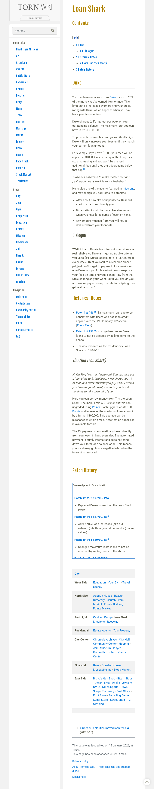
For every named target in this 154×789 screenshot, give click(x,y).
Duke (112, 97)
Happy (19, 154)
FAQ (18, 336)
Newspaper (22, 242)
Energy (20, 141)
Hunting (20, 121)
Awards (20, 69)
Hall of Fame (22, 275)
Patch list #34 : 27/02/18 (90, 517)
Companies (22, 82)
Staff (112, 652)
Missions (20, 235)
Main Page (21, 297)
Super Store (100, 699)
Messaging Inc (102, 669)
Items (19, 108)
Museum (105, 648)
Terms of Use (23, 316)
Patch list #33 (84, 331)
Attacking (21, 62)
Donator (20, 95)
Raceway (112, 621)
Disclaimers (79, 776)
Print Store (99, 695)
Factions (20, 281)
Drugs (19, 102)
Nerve (19, 148)
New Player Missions (27, 49)
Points (96, 407)
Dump (108, 617)
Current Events (24, 329)
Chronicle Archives (105, 639)
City (18, 196)
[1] (84, 169)
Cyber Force (102, 683)
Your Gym (114, 582)
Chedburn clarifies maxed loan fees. (104, 728)
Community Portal (26, 310)
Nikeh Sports (110, 687)
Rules (19, 323)
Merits (19, 135)
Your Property (121, 630)
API (18, 56)
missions (128, 188)
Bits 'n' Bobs (125, 678)
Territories (22, 181)
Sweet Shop (117, 699)
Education (21, 222)
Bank (96, 665)
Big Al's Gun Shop (104, 678)
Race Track (22, 161)
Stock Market (23, 174)
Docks (116, 683)
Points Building (113, 604)
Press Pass (84, 325)
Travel (19, 115)
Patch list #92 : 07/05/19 (90, 498)
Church (111, 600)
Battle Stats (23, 75)
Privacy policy (80, 761)
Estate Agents (102, 630)
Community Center (105, 643)
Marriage (21, 128)
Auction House (102, 595)
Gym (18, 209)
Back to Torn (35, 18)
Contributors (23, 303)
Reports (20, 168)
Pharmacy (108, 691)
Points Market (102, 608)
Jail (18, 249)
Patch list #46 (84, 312)
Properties (22, 216)
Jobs (18, 202)
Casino (19, 262)
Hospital (20, 255)
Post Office (123, 691)
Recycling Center (119, 695)
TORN (35, 7)
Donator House (111, 665)
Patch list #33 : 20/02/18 (90, 539)
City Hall (124, 639)
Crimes (19, 89)
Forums (20, 268)
